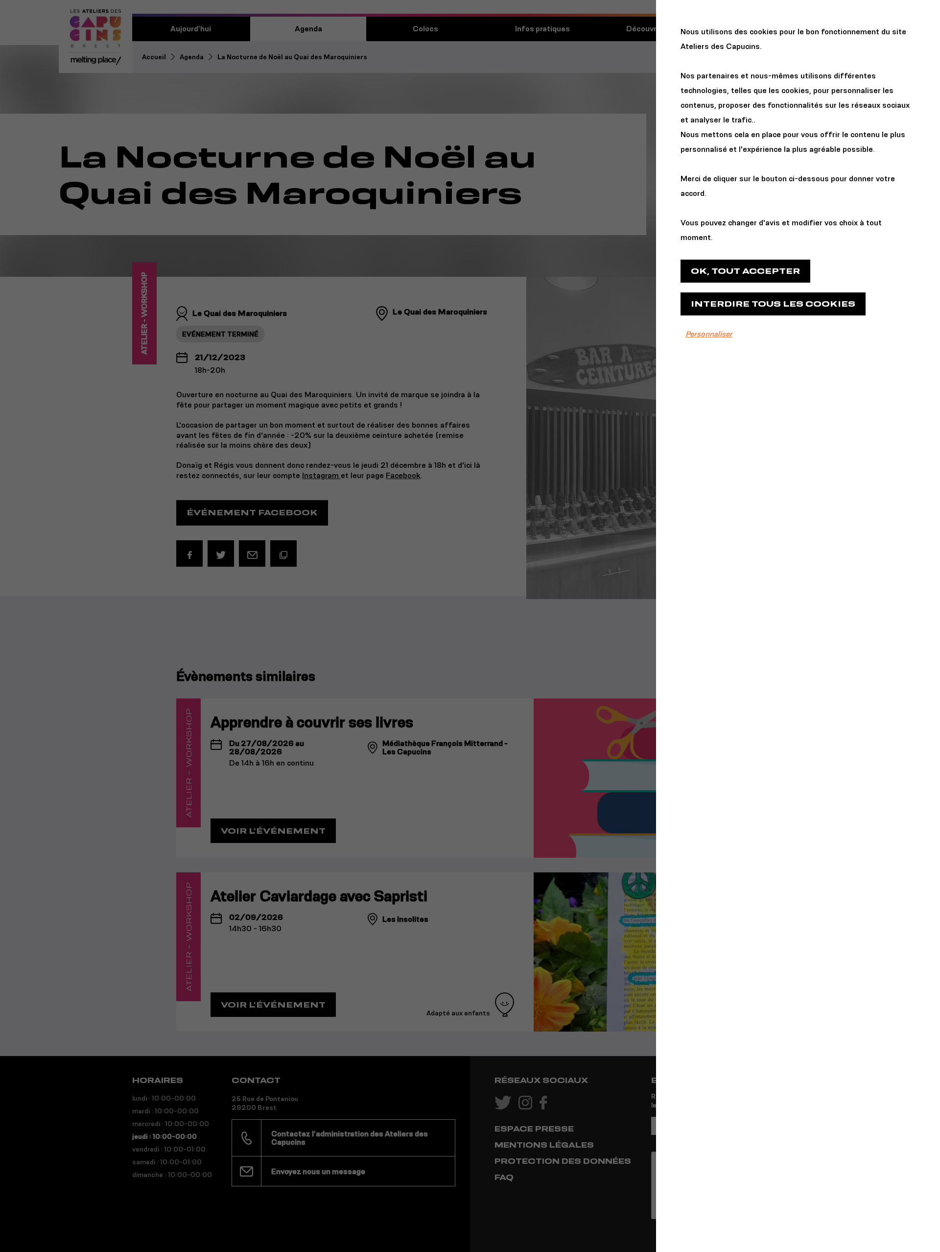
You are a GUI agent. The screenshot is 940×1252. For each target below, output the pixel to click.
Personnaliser (708, 334)
